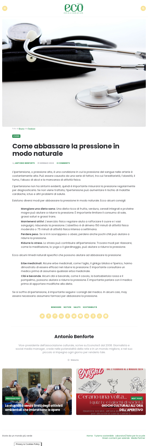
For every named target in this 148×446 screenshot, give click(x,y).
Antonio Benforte (25, 163)
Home (90, 435)
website (75, 360)
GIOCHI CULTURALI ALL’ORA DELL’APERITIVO (122, 407)
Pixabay (31, 128)
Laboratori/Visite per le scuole (130, 435)
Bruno (21, 128)
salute (77, 307)
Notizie (67, 307)
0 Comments (63, 163)
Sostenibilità (90, 307)
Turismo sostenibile (104, 435)
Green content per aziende (116, 438)
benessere (56, 307)
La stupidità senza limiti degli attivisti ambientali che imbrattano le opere (34, 407)
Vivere (16, 136)
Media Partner (138, 438)
